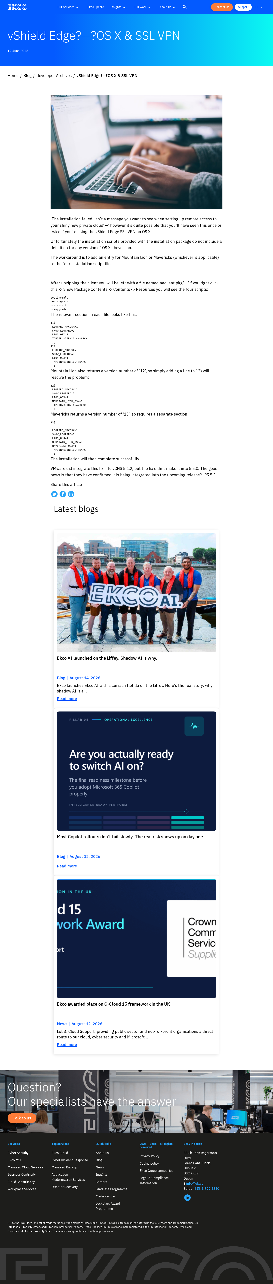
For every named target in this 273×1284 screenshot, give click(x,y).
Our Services (66, 7)
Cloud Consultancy (21, 1182)
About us (165, 7)
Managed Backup (64, 1167)
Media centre (105, 1196)
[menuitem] (69, 7)
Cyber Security (18, 1153)
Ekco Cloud (60, 1153)
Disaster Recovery (65, 1187)
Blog (99, 1160)
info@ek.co (194, 1183)
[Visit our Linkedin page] (71, 494)
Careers (101, 1182)
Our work (140, 7)
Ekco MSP (15, 1160)
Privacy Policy (149, 1156)
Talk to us (22, 1118)
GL (257, 7)
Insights (115, 7)
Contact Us (222, 7)
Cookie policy (149, 1163)
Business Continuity (22, 1175)
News (100, 1167)
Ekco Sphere (96, 7)
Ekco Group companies (156, 1171)
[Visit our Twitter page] (54, 494)
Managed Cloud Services (25, 1167)
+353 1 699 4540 (206, 1189)
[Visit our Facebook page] (63, 494)
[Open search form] (184, 7)
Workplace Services (22, 1189)
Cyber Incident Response (70, 1160)
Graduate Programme (111, 1189)
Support (243, 7)
